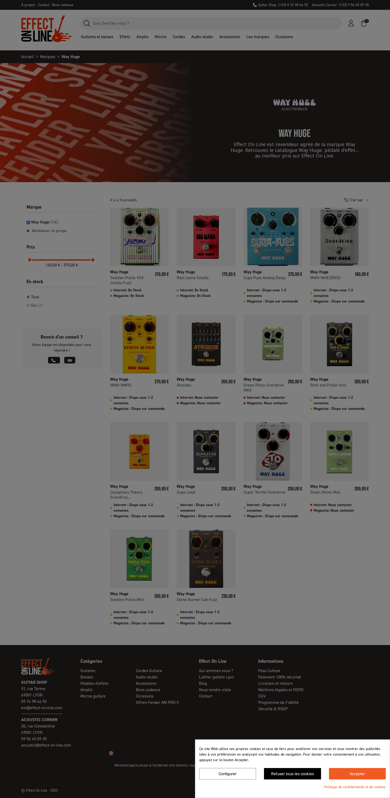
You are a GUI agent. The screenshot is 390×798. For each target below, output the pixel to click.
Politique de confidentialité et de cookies (355, 787)
